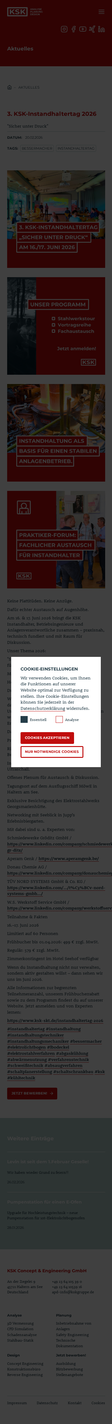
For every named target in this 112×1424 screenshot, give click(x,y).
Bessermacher (37, 148)
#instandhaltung (63, 1029)
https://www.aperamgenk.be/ (69, 858)
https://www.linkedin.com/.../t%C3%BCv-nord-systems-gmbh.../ (56, 891)
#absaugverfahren (63, 1065)
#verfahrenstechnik (68, 1059)
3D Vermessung (20, 1323)
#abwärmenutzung (27, 1059)
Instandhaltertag (76, 148)
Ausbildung (66, 1363)
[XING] (92, 29)
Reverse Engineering (25, 1374)
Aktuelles (29, 87)
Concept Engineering (25, 1363)
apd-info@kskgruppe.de (73, 1291)
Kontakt (75, 1402)
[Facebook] (73, 29)
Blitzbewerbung (69, 1368)
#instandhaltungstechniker (35, 1035)
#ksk (100, 1071)
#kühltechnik (21, 1078)
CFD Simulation (20, 1328)
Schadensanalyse (22, 1334)
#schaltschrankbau (73, 1071)
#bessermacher (86, 1041)
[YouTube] (82, 29)
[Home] (9, 88)
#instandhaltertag (25, 1029)
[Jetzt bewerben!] (32, 1094)
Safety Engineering (72, 1334)
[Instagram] (64, 29)
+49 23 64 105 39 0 (67, 1281)
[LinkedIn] (101, 29)
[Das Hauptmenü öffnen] (100, 11)
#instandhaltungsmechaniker (38, 1041)
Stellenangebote (69, 1374)
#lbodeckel (58, 1047)
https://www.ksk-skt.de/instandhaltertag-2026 (55, 1020)
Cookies (98, 1402)
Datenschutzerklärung (43, 708)
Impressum (17, 1402)
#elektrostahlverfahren (31, 1053)
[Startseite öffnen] (25, 11)
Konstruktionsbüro (23, 1368)
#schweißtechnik (25, 1065)
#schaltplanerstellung (29, 1071)
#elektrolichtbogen (26, 1047)
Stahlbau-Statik (20, 1340)
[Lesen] (56, 1168)
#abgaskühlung (72, 1053)
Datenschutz (47, 1402)
